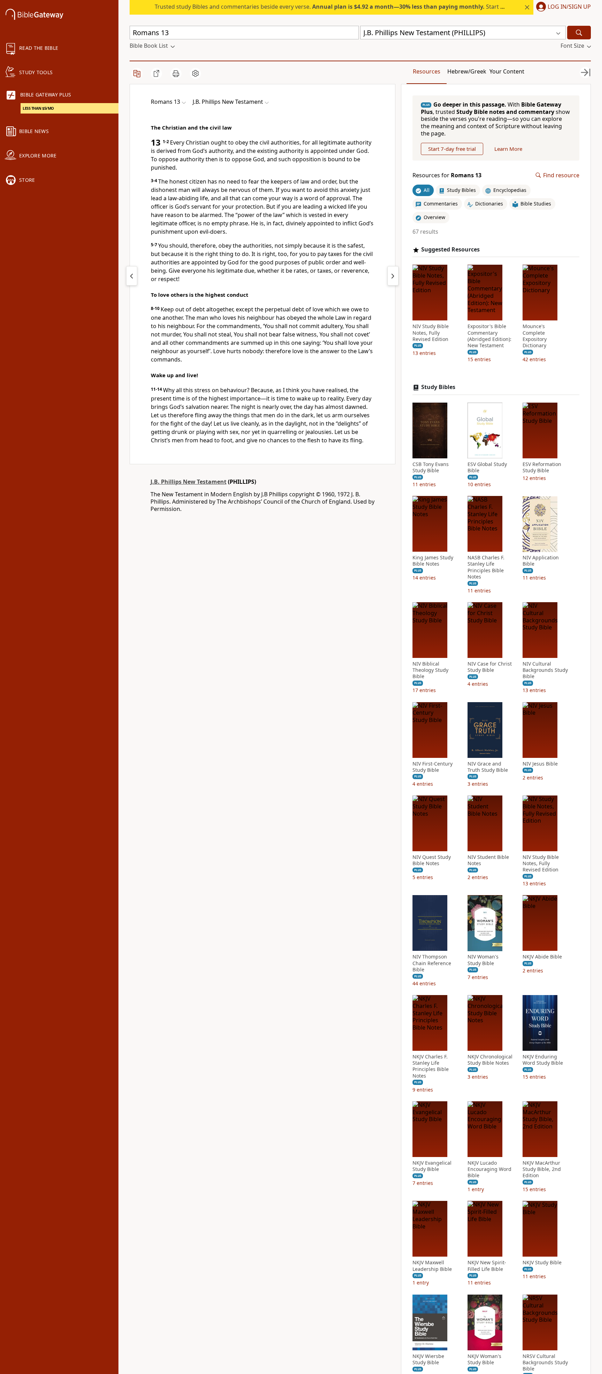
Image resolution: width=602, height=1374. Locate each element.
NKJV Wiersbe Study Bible (428, 1359)
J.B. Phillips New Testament (188, 482)
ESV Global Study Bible (487, 467)
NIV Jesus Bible (540, 764)
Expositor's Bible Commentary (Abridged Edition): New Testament (489, 336)
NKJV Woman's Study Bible (484, 1359)
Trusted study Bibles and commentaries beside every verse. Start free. (333, 6)
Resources (426, 71)
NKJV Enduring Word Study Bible (543, 1060)
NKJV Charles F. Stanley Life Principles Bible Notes (430, 1066)
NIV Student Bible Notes (488, 860)
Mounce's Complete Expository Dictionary (535, 336)
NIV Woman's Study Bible (483, 960)
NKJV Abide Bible (542, 957)
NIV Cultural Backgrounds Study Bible (545, 670)
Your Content (506, 71)
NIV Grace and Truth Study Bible (488, 767)
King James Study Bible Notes (432, 561)
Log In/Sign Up (569, 6)
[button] (562, 7)
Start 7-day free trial (452, 148)
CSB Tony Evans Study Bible (430, 467)
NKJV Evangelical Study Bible (432, 1166)
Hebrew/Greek (466, 71)
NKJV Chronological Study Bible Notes (490, 1060)
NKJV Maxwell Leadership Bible (432, 1266)
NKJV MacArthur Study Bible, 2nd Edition (542, 1169)
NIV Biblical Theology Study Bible (430, 670)
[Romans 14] (393, 276)
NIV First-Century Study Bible (432, 767)
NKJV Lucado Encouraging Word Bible (489, 1169)
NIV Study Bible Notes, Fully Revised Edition (430, 333)
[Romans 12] (131, 276)
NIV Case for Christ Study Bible (490, 667)
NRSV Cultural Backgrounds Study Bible (545, 1362)
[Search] (579, 32)
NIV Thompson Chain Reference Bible (431, 963)
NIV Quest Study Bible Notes (431, 860)
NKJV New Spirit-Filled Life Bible (487, 1266)
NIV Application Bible (541, 561)
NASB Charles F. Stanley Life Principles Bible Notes (486, 567)
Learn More (508, 148)
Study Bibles (438, 387)
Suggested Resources (450, 249)
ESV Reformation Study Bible (542, 467)
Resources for (446, 175)
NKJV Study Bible (542, 1263)
